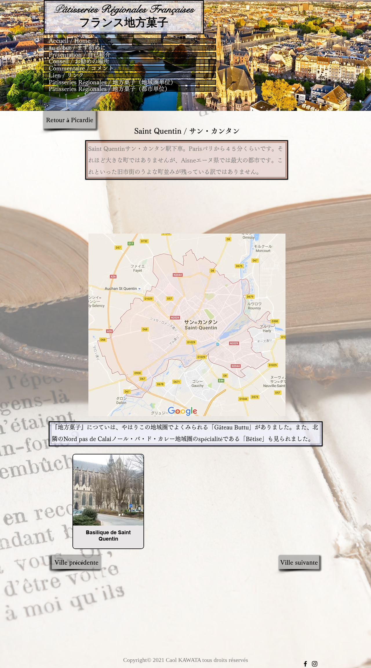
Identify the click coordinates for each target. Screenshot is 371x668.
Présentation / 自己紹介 (80, 55)
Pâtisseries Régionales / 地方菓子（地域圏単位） (112, 82)
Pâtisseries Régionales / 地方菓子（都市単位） (109, 89)
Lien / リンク (66, 75)
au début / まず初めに (77, 48)
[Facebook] (305, 663)
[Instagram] (314, 663)
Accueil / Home (69, 41)
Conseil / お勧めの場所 (79, 61)
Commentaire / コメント (81, 68)
